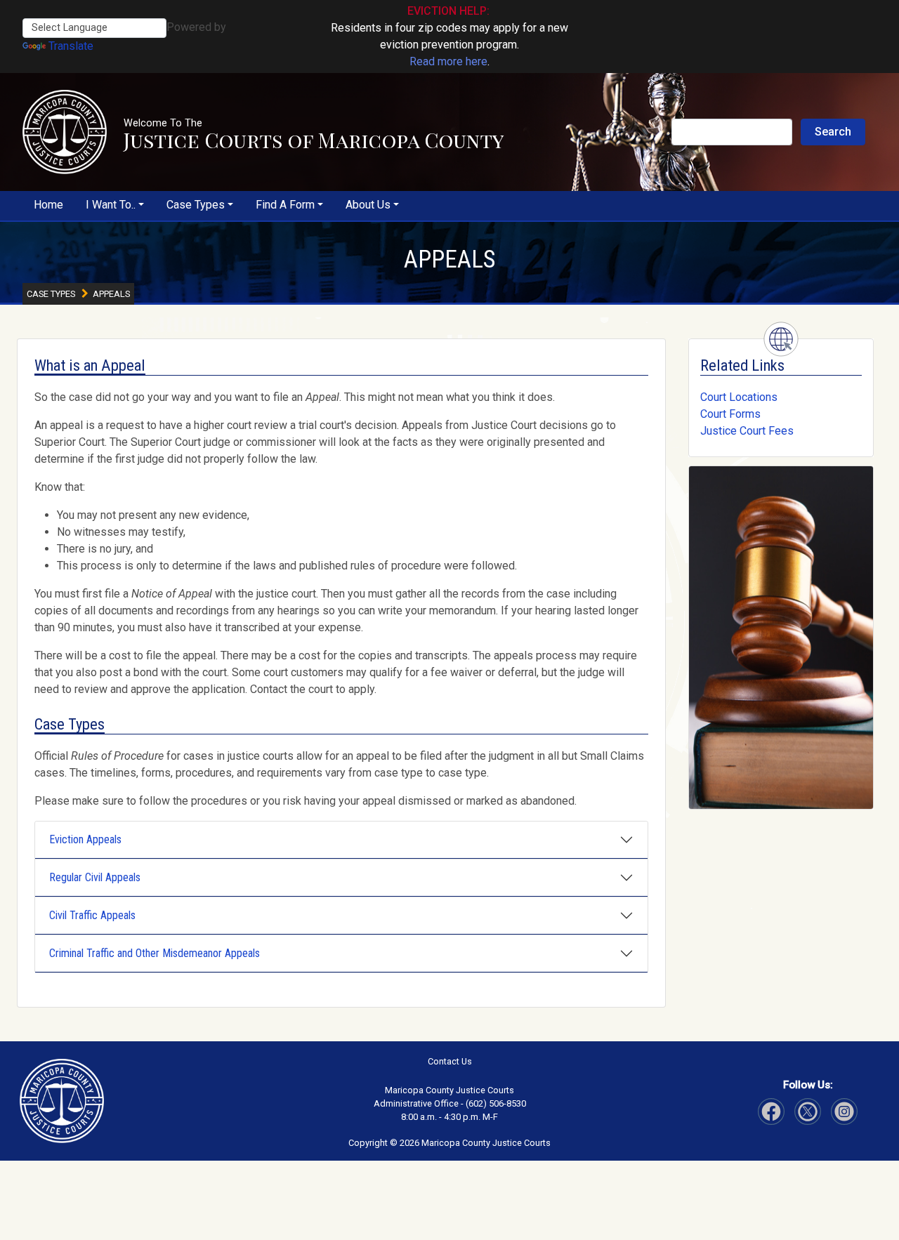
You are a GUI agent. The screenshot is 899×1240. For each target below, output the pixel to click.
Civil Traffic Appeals (92, 915)
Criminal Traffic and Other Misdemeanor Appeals (154, 953)
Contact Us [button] (450, 1061)
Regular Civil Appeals (94, 877)
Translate (70, 46)
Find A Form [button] (285, 204)
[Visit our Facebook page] (771, 1111)
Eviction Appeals (85, 839)
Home (48, 204)
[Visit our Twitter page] (807, 1111)
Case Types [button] (195, 204)
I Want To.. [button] (111, 204)
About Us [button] (368, 204)
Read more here (448, 61)
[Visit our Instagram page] (844, 1111)
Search (833, 131)
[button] (64, 132)
